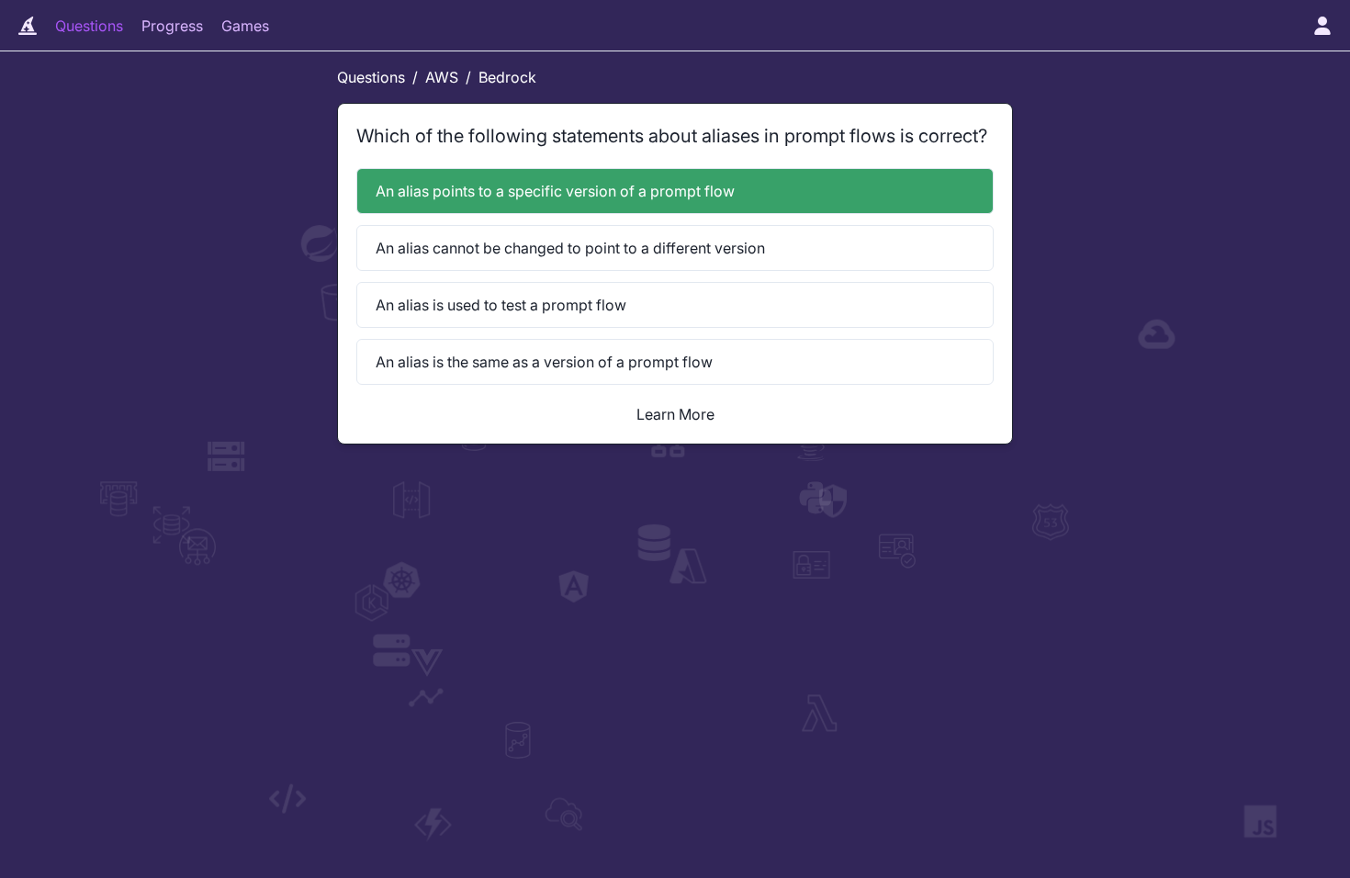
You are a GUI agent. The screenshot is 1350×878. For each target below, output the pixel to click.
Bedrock (507, 77)
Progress (172, 26)
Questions (89, 26)
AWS (441, 77)
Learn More (675, 414)
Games (245, 26)
